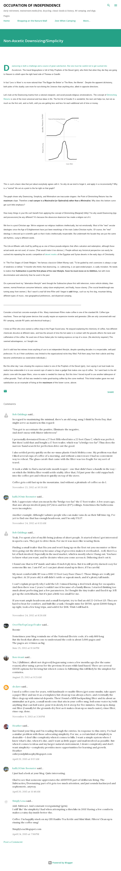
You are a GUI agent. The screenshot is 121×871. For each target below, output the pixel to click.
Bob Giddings (19, 414)
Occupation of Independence (32, 5)
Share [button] (110, 392)
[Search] (108, 5)
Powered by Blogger (62, 862)
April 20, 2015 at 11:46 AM (26, 791)
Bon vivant (18, 657)
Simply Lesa (19, 800)
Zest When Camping (65, 20)
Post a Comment (13, 841)
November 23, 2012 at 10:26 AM (29, 487)
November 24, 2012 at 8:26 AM (29, 615)
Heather (17, 725)
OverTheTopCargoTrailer (26, 624)
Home (7, 20)
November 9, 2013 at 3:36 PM (28, 716)
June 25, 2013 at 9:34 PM (25, 647)
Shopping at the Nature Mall (32, 20)
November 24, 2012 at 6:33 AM (29, 523)
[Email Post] (5, 392)
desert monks (51, 254)
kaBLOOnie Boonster (24, 496)
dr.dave (16, 686)
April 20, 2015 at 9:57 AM (25, 759)
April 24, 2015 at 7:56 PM (25, 834)
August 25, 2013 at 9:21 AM (27, 677)
